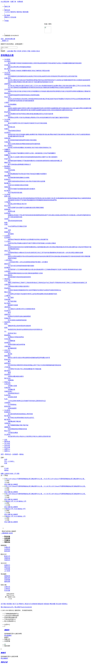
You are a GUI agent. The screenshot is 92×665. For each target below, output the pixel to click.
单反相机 (11, 177)
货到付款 (7, 567)
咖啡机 (33, 200)
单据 (12, 114)
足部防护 (41, 290)
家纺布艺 (7, 264)
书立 (52, 85)
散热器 (34, 157)
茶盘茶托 (28, 277)
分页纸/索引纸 (25, 82)
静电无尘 (58, 290)
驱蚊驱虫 (44, 247)
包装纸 (44, 82)
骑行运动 (7, 378)
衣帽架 (13, 429)
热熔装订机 (30, 147)
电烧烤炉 (12, 200)
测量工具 (11, 282)
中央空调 (11, 226)
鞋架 (9, 429)
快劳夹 (53, 91)
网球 (19, 365)
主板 (16, 157)
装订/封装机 (8, 145)
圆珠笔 (14, 76)
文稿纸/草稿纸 (16, 82)
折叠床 (16, 432)
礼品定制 (7, 395)
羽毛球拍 (24, 365)
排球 (45, 365)
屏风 (18, 417)
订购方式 (7, 586)
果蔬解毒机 (61, 198)
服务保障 (7, 581)
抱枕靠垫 (25, 265)
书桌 (27, 425)
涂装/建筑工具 (82, 282)
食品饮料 (7, 322)
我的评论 (13, 12)
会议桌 (10, 436)
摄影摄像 (7, 175)
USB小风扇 (41, 85)
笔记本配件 (25, 153)
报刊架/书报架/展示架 (40, 134)
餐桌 (12, 421)
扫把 (62, 252)
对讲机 (13, 170)
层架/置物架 (19, 429)
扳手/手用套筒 (55, 282)
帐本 (15, 114)
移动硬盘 (43, 160)
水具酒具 (7, 271)
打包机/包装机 (38, 147)
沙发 (15, 417)
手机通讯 (7, 168)
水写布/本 (38, 117)
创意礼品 (43, 401)
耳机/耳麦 (32, 181)
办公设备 (7, 119)
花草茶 (36, 329)
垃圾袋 (10, 252)
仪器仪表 (7, 284)
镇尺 (54, 117)
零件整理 (28, 294)
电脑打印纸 (15, 63)
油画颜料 (39, 110)
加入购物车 (14, 484)
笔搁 (45, 117)
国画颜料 (14, 110)
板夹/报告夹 (47, 91)
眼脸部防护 (23, 290)
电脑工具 (59, 160)
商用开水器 (11, 211)
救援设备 (38, 369)
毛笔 (71, 76)
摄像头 (20, 160)
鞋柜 (12, 417)
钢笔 (22, 76)
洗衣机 (7, 219)
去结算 (10, 533)
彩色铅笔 (40, 108)
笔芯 (65, 76)
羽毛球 (10, 365)
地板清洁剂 (63, 247)
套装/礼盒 (11, 99)
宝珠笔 (19, 76)
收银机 (28, 144)
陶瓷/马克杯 (39, 273)
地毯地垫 (37, 256)
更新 (18, 473)
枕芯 (15, 265)
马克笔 (39, 76)
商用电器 (7, 209)
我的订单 (7, 6)
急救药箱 (21, 320)
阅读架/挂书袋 (22, 100)
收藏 (9, 484)
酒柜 (9, 421)
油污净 (77, 247)
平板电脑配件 (51, 153)
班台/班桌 (20, 436)
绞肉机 (50, 200)
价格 (11, 473)
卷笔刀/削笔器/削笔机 (31, 99)
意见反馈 (13, 17)
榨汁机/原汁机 (53, 198)
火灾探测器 (27, 309)
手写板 (24, 160)
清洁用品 (7, 245)
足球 (16, 365)
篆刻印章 (63, 117)
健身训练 (7, 355)
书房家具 (7, 423)
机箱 (28, 157)
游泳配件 (21, 376)
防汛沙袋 (11, 320)
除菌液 (31, 247)
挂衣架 (25, 429)
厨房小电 (7, 196)
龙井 (32, 329)
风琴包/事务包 (73, 91)
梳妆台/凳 (25, 414)
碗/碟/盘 (72, 269)
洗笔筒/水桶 (25, 108)
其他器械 (31, 357)
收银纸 (26, 63)
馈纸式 (14, 130)
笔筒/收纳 (48, 85)
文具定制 (7, 384)
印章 (51, 114)
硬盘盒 (48, 160)
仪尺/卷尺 (11, 87)
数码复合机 (11, 127)
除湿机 (34, 215)
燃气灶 (23, 207)
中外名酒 (7, 339)
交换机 (13, 164)
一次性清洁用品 (69, 252)
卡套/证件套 (19, 134)
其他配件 (32, 189)
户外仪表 (16, 369)
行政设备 (7, 142)
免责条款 (46, 604)
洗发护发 (11, 243)
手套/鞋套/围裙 (47, 252)
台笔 (68, 76)
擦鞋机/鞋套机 (56, 252)
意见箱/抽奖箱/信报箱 (63, 134)
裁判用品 (55, 365)
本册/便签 (7, 78)
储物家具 (7, 427)
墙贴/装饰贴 (61, 256)
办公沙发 (25, 436)
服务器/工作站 (42, 153)
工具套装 (28, 282)
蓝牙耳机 (26, 174)
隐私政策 (40, 604)
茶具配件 (14, 277)
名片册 (84, 91)
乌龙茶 (23, 329)
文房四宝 (7, 115)
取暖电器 (39, 215)
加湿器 (16, 217)
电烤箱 (29, 198)
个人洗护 (7, 241)
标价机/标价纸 (36, 87)
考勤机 (24, 144)
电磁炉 (76, 198)
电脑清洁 (32, 160)
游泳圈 (13, 376)
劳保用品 (7, 288)
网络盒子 (28, 164)
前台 (41, 436)
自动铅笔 (29, 76)
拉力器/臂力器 (15, 357)
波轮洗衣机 (11, 220)
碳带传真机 (25, 140)
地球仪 (17, 136)
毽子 (9, 361)
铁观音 (10, 329)
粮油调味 (7, 335)
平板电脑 (19, 153)
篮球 (13, 365)
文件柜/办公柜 (35, 436)
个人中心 (7, 12)
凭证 (9, 114)
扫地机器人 (73, 215)
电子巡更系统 (12, 301)
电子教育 (7, 190)
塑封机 (17, 147)
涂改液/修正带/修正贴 (45, 99)
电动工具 (19, 282)
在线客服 (8, 600)
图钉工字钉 (76, 85)
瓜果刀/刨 (61, 269)
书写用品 (7, 74)
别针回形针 (69, 85)
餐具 (27, 269)
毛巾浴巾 (11, 265)
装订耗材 (7, 68)
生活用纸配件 (31, 239)
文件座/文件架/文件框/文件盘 (21, 91)
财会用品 (7, 112)
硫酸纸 (66, 63)
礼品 (6, 399)
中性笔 (19, 51)
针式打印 (22, 123)
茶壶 (18, 277)
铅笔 (25, 76)
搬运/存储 (7, 292)
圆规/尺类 (64, 99)
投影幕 (85, 134)
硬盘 (22, 157)
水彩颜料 (85, 108)
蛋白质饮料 (17, 325)
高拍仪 (19, 130)
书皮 (16, 100)
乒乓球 (42, 365)
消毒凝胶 (12, 249)
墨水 (18, 67)
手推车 (55, 294)
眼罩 (32, 100)
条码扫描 (33, 144)
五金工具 (7, 280)
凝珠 (39, 247)
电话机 (29, 215)
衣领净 (10, 247)
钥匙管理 (29, 87)
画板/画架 (66, 108)
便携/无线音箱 (12, 181)
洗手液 (28, 243)
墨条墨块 (11, 117)
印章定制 (7, 387)
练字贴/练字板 (56, 99)
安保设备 (7, 299)
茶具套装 (22, 277)
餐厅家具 (7, 419)
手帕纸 (16, 239)
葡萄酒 (13, 340)
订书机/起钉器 (18, 85)
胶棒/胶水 (17, 87)
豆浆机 (17, 200)
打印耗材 (7, 65)
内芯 (18, 80)
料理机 (38, 198)
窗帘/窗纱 (31, 265)
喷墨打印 (16, 123)
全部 (9, 230)
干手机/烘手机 (22, 215)
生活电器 (7, 213)
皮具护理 (83, 247)
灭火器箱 (11, 309)
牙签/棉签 (37, 262)
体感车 (27, 189)
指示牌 (22, 136)
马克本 (31, 108)
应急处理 (7, 318)
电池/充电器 (24, 185)
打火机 (10, 404)
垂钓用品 (7, 370)
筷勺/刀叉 (17, 269)
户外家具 (11, 432)
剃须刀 (20, 204)
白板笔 (43, 76)
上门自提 (7, 570)
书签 (39, 80)
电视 (6, 222)
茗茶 (6, 327)
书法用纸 (25, 117)
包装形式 (7, 560)
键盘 (12, 160)
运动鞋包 (7, 352)
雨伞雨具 (25, 256)
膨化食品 (16, 344)
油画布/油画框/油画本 (15, 108)
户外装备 (7, 367)
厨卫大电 (7, 205)
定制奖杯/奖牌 (12, 397)
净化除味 (55, 256)
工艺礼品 (11, 401)
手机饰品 (32, 174)
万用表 (10, 286)
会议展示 (7, 132)
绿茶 (19, 329)
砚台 (29, 117)
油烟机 (27, 207)
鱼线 (9, 372)
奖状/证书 (62, 80)
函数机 (14, 104)
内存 (25, 157)
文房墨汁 (16, 117)
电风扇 (44, 215)
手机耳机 (21, 174)
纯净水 (10, 333)
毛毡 (51, 117)
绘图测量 (23, 87)
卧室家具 (7, 412)
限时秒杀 (7, 441)
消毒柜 (37, 207)
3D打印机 (40, 123)
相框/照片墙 (69, 256)
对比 (5, 484)
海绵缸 (31, 114)
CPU (13, 157)
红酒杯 (29, 273)
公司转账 (7, 569)
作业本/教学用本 (46, 80)
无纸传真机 (33, 140)
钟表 (74, 256)
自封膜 (47, 70)
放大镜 (43, 87)
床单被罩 (19, 265)
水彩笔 (45, 108)
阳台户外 (7, 431)
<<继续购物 (4, 533)
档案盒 (37, 91)
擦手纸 (46, 239)
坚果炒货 (11, 344)
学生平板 (11, 192)
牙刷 (41, 243)
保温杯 (33, 273)
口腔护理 (15, 204)
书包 (15, 99)
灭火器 (16, 309)
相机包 (19, 185)
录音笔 (16, 192)
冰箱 (6, 228)
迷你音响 (11, 234)
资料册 (57, 91)
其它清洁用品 (51, 247)
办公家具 (7, 410)
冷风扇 (79, 215)
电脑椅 (13, 425)
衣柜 (13, 414)
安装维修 (7, 579)
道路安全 (7, 314)
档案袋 (80, 91)
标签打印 (34, 123)
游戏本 (14, 153)
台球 (33, 365)
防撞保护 (11, 316)
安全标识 (7, 310)
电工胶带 (11, 297)
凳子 (9, 417)
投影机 (10, 134)
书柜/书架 (22, 425)
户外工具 (22, 369)
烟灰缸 (14, 404)
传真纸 (30, 63)
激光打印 (11, 123)
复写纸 (75, 76)
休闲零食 (22, 344)
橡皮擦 (83, 99)
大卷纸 (33, 51)
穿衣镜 (30, 414)
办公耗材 (7, 59)
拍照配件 (44, 174)
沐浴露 (23, 243)
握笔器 (13, 100)
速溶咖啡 (11, 348)
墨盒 (15, 51)
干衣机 (11, 217)
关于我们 (3, 604)
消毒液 (53, 243)
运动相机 (26, 177)
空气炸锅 (22, 200)
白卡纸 (62, 63)
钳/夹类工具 (64, 282)
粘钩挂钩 (43, 256)
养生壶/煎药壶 (22, 198)
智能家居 (22, 189)
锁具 (15, 282)
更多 (5, 463)
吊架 (13, 134)
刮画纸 (29, 100)
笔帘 (48, 117)
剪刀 (56, 269)
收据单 (79, 63)
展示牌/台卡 (73, 134)
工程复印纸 (36, 63)
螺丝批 (76, 282)
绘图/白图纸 (20, 110)
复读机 (20, 192)
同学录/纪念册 (75, 80)
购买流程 (7, 551)
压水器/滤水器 (33, 269)
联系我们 (10, 604)
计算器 (7, 102)
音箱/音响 (20, 181)
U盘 (36, 160)
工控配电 (7, 295)
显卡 (19, 157)
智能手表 (16, 189)
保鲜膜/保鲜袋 (30, 262)
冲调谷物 (7, 346)
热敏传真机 (18, 140)
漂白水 (36, 247)
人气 (14, 473)
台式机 (10, 104)
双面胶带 (16, 95)
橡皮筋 (39, 114)
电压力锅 (81, 198)
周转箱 (39, 294)
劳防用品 (7, 279)
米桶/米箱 (23, 269)
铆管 (38, 70)
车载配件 (38, 174)
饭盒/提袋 (78, 269)
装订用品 (42, 70)
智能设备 (7, 187)
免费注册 (12, 39)
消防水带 (21, 309)
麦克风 (37, 181)
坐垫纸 (37, 239)
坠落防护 (52, 290)
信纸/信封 (23, 80)
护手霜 (32, 243)
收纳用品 (31, 256)
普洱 (13, 329)
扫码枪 (45, 123)
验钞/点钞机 (11, 144)
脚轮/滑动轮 (45, 294)
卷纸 (12, 239)
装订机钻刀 (33, 70)
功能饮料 (28, 325)
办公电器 (7, 194)
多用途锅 (28, 200)
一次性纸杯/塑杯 (13, 262)
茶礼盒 (40, 329)
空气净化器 (49, 215)
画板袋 (35, 108)
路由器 (17, 164)
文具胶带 (32, 95)
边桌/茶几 (31, 417)
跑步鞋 (10, 354)
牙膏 (38, 243)
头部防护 (47, 290)
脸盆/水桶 (18, 252)
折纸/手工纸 (55, 80)
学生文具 (7, 97)
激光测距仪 (15, 286)
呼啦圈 (42, 357)
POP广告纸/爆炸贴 (36, 82)
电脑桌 (17, 425)
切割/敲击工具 (35, 282)
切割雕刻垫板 (53, 87)
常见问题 (7, 590)
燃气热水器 (17, 207)
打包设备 (22, 294)
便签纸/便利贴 (33, 80)
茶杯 (9, 277)
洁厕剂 (73, 247)
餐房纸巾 (24, 239)
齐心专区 (7, 443)
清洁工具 (7, 250)
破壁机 (54, 200)
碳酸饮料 (11, 325)
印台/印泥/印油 (45, 114)
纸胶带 (88, 80)
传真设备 (7, 138)
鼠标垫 (16, 160)
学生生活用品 (77, 99)
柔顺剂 (27, 247)
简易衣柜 (18, 414)
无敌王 (17, 249)
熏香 (38, 401)
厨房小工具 (44, 269)
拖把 (13, 252)
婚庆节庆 (28, 401)
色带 (21, 67)
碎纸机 (38, 144)
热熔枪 (37, 95)
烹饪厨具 (11, 269)
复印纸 (10, 63)
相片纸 (21, 63)
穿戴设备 (11, 380)
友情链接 (34, 604)
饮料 (6, 324)
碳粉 (24, 67)
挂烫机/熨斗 (65, 215)
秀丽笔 (33, 117)
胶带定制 (7, 406)
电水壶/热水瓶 (44, 198)
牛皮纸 (58, 63)
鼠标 (9, 160)
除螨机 (10, 215)
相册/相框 (68, 80)
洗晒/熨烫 (49, 256)
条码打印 (28, 123)
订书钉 (63, 85)
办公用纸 (7, 61)
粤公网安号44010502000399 (23, 607)
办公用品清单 (5, 1)
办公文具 (7, 72)
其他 (66, 110)
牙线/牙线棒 (17, 243)
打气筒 (37, 365)
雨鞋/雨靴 (84, 256)
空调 (6, 224)
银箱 (35, 114)
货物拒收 (7, 558)
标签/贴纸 (83, 80)
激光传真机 (11, 140)
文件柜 (24, 51)
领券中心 (7, 451)
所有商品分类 (7, 55)
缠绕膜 (51, 294)
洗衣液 (14, 247)
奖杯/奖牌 (17, 401)
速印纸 (75, 63)
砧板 (39, 269)
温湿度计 (26, 286)
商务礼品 (7, 382)
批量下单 (13, 1)
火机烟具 (7, 402)
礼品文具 (23, 401)
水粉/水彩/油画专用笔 (76, 108)
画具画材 (7, 106)
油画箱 (44, 110)
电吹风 (10, 204)
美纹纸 (27, 95)
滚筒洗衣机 (18, 220)
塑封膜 (27, 70)
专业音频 (42, 181)
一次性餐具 (44, 262)
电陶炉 (10, 198)
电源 (30, 157)
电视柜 (21, 417)
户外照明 (11, 369)
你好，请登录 (5, 39)
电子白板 (80, 134)
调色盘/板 (27, 110)
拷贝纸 (70, 110)
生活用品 (7, 235)
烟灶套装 (32, 207)
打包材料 (11, 294)
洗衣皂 (23, 247)
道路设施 (22, 316)
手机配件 (7, 172)
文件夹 (41, 91)
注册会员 (7, 547)
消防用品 (7, 307)
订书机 (28, 51)
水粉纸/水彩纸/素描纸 (53, 110)
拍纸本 (10, 82)
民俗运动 (7, 359)
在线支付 (7, 565)
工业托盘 (34, 294)
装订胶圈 (22, 70)
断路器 (10, 305)
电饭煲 (71, 198)
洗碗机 (42, 207)
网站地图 (52, 604)
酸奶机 (42, 200)
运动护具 (47, 357)
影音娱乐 (7, 179)
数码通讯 (7, 166)
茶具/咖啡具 (8, 275)
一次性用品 (8, 260)
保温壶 (19, 273)
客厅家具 (7, 416)
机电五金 (43, 282)
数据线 (16, 174)
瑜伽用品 (37, 357)
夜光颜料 (62, 110)
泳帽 (16, 376)
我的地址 (19, 12)
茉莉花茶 (28, 329)
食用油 (21, 337)
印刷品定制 (8, 391)
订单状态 (7, 588)
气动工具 (48, 282)
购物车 (4, 40)
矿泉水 (38, 51)
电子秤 (24, 204)
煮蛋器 (37, 200)
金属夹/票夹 (57, 85)
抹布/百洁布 (25, 252)
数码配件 (7, 183)
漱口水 (45, 243)
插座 (28, 160)
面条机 (46, 200)
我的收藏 (25, 12)
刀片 (36, 85)
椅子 (15, 421)
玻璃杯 (14, 273)
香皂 (35, 243)
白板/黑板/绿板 (51, 134)
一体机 (36, 153)
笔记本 (10, 153)
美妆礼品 (34, 401)
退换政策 (7, 576)
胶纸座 (47, 87)
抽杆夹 (88, 91)
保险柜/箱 (18, 144)
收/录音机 (15, 215)
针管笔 (52, 76)
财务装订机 (11, 147)
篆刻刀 (58, 117)
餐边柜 (19, 421)
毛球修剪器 (84, 215)
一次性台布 (22, 262)
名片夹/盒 (11, 85)
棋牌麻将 (49, 365)
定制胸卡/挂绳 (12, 385)
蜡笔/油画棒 (51, 108)
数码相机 (16, 177)
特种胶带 (22, 95)
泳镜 (9, 376)
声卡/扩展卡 (48, 157)
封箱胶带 (11, 95)
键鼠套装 (53, 160)
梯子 (23, 282)
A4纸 (8, 51)
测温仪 (21, 286)
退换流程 (7, 578)
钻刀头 (49, 147)
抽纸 (9, 239)
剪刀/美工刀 (31, 85)
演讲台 (14, 436)
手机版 (6, 20)
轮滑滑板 (29, 365)
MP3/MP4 (26, 181)
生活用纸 (7, 237)
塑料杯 (10, 273)
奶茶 (15, 348)
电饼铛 (86, 198)
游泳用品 (7, 374)
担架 (25, 320)
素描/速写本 (59, 108)
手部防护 (11, 290)
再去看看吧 (8, 635)
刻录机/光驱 (40, 157)
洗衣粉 (19, 247)
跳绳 (27, 357)
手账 (27, 80)
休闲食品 (7, 342)
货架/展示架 (47, 436)
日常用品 (7, 254)
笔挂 (42, 117)
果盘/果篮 (67, 269)
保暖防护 (20, 256)
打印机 (7, 121)
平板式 (10, 130)
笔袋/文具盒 (20, 99)
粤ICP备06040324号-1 (7, 607)
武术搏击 (23, 357)
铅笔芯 (56, 76)
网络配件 (22, 164)
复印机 (7, 125)
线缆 (39, 160)
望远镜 (27, 369)
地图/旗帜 (12, 136)
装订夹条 (16, 70)
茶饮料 (23, 325)
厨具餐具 (7, 267)
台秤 (15, 294)
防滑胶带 (16, 316)
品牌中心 (7, 449)
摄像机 (21, 177)
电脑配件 (7, 149)
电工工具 (71, 282)
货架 (18, 294)
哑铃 (9, 357)
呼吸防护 (35, 290)
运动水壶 (24, 273)
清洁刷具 (31, 252)
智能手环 (11, 189)
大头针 (82, 85)
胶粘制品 (7, 93)
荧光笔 (47, 76)
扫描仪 (7, 129)
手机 (9, 170)
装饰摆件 (78, 256)
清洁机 (20, 217)
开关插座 (15, 305)
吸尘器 (60, 215)
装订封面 (11, 70)
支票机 (27, 114)
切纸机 (45, 147)
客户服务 (7, 15)
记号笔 (34, 76)
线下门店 (16, 604)
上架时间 (7, 473)
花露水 (49, 243)
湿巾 (19, 239)
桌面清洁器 (68, 87)
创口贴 (16, 320)
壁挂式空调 (17, 226)
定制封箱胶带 (12, 408)
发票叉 (63, 87)
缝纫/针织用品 (12, 256)
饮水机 (55, 215)
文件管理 (7, 89)
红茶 (16, 329)
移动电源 (11, 174)
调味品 (11, 337)
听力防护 (29, 290)
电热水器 (11, 207)
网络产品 (7, 162)
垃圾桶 (81, 252)
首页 (5, 439)
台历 (59, 87)
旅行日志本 (49, 82)
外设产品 (7, 159)
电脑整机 (7, 151)
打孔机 (25, 85)
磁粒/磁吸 (26, 134)
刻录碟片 (28, 67)
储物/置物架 (51, 269)
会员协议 (7, 549)
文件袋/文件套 (64, 91)
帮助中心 (7, 17)
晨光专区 (7, 445)
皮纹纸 (42, 63)
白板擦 (31, 134)
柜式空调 (24, 226)
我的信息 (7, 10)
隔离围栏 (28, 316)
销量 (2, 473)
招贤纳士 (65, 604)
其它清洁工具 (38, 252)
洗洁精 (69, 247)
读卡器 (14, 185)
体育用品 (7, 363)
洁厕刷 (76, 252)
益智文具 (70, 99)
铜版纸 (71, 63)
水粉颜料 (33, 110)
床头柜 (10, 414)
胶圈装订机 (23, 147)
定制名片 (16, 393)
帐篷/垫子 (32, 369)
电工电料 (7, 303)
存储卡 (10, 185)
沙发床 (26, 417)
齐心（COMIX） (9, 461)
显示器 (10, 157)
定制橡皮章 (11, 389)
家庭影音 (7, 232)
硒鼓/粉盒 (11, 67)
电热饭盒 (15, 198)
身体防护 (16, 290)
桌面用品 (7, 83)
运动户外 (7, 350)
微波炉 (33, 198)
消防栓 (33, 309)
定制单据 (11, 393)
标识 (9, 312)
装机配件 (55, 157)
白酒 (9, 340)
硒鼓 (11, 51)
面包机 (67, 198)
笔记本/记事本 (12, 80)
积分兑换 (7, 447)
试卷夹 (10, 91)
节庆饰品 (14, 258)
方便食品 (16, 337)
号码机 (23, 114)
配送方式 (7, 556)
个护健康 (7, 202)
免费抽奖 (20, 1)
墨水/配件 (61, 76)
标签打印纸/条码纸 (50, 63)
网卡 (9, 164)
